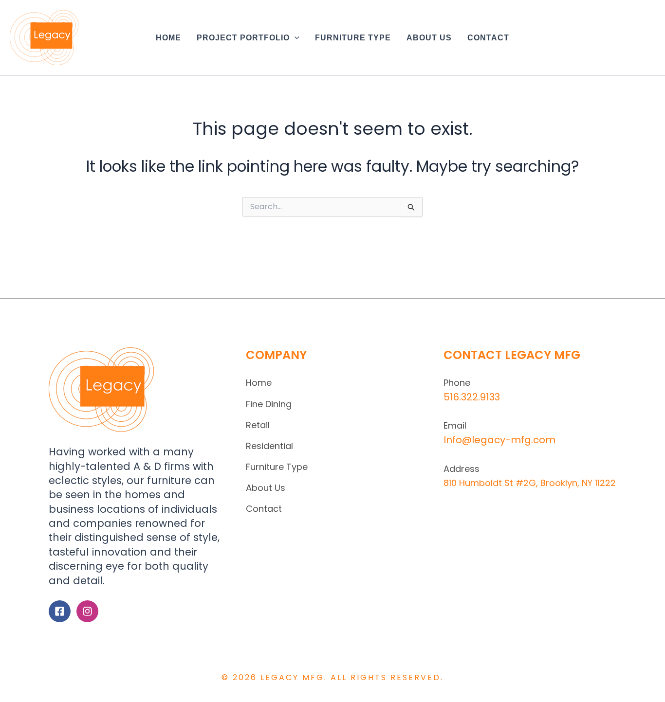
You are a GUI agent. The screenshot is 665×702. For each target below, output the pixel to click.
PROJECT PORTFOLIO (243, 38)
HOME (168, 38)
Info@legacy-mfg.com (499, 440)
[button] (294, 37)
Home (259, 383)
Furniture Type (277, 467)
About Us (265, 488)
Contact (264, 509)
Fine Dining (269, 404)
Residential (269, 446)
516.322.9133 (471, 397)
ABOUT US (429, 38)
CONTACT (488, 38)
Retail (258, 425)
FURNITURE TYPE (353, 38)
